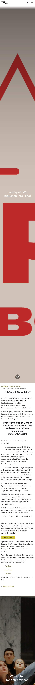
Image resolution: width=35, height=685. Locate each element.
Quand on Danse (15, 386)
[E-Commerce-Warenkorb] (27, 2)
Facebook (8, 566)
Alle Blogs (4, 386)
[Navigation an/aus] (32, 2)
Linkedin (8, 574)
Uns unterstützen (8, 537)
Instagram (8, 570)
